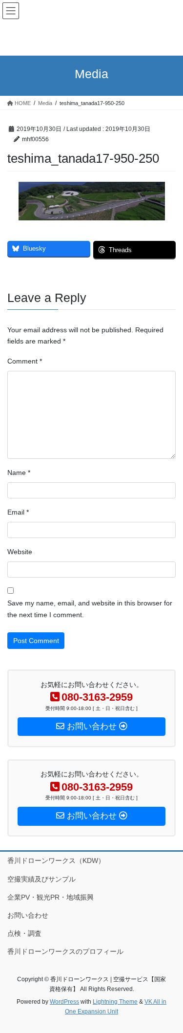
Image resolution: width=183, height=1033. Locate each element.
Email (18, 512)
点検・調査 (24, 933)
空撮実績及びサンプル (41, 879)
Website (19, 552)
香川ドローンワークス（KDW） (56, 860)
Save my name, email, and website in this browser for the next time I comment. (89, 609)
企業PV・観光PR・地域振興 (50, 897)
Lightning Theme (115, 1001)
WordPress (64, 1001)
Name (18, 472)
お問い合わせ (27, 915)
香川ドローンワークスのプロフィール (65, 951)
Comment (24, 361)
